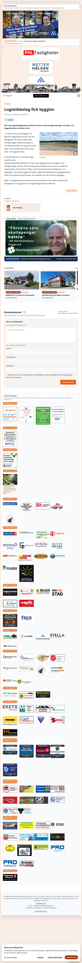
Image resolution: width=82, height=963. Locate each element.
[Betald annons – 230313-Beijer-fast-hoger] (43, 591)
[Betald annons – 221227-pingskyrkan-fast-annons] (43, 658)
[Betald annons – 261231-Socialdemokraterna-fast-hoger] (43, 750)
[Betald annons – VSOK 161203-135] (26, 800)
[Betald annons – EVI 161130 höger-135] (10, 732)
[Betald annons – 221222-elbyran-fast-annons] (10, 534)
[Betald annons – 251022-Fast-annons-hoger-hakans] (41, 556)
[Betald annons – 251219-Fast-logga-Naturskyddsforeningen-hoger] (41, 847)
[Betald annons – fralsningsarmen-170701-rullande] (57, 657)
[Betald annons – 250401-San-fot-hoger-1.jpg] (24, 557)
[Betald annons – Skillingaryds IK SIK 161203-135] (10, 800)
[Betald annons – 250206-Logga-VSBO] (10, 636)
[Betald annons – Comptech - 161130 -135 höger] (26, 719)
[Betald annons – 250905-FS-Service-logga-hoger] (57, 534)
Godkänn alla (71, 957)
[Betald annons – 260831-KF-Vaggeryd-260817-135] (10, 460)
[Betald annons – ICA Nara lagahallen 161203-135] (43, 505)
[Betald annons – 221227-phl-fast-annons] (41, 53)
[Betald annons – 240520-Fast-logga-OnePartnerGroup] (41, 82)
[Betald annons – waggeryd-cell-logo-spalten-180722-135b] (26, 708)
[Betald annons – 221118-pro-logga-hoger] (57, 848)
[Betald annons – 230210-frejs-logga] (26, 618)
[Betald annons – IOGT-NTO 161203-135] (41, 837)
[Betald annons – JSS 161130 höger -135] (43, 708)
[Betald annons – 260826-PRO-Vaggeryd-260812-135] (57, 415)
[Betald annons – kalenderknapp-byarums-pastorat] (57, 669)
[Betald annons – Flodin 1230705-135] (26, 636)
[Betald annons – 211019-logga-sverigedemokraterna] (10, 749)
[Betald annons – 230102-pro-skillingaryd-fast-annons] (10, 863)
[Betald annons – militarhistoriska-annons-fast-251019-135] (26, 825)
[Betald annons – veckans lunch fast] (10, 503)
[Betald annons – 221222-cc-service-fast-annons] (10, 694)
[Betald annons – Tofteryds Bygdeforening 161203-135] (43, 825)
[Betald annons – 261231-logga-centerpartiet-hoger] (57, 750)
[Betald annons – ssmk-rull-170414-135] (57, 789)
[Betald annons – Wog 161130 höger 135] (41, 719)
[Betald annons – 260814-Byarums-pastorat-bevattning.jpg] (10, 484)
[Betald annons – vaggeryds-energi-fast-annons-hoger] (10, 877)
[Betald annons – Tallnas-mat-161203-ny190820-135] (10, 519)
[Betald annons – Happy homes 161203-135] (10, 592)
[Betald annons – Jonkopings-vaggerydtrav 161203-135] (41, 800)
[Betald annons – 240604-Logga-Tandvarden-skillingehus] (26, 532)
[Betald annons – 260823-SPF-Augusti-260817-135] (10, 414)
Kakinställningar (41, 911)
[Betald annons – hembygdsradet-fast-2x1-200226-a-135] (26, 837)
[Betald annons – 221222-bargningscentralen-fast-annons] (26, 694)
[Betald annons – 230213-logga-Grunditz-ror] (10, 546)
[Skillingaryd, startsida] (41, 96)
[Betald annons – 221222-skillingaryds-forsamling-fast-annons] (10, 680)
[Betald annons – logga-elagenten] (26, 603)
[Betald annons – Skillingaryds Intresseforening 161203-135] (10, 837)
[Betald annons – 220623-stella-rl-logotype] (57, 636)
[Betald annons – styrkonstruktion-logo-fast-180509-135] (57, 708)
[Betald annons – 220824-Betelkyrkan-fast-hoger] (10, 657)
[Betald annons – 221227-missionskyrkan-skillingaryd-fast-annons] (26, 668)
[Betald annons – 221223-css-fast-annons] (41, 544)
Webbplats (10, 366)
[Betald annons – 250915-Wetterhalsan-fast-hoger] (41, 67)
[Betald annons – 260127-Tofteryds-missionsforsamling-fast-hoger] (26, 658)
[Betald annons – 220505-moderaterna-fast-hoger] (10, 768)
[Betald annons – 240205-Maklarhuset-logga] (10, 646)
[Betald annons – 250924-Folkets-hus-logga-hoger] (10, 620)
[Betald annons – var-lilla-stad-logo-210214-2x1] (57, 592)
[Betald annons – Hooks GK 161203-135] (26, 789)
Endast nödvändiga (55, 957)
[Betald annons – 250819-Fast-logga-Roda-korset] (26, 592)
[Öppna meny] (78, 95)
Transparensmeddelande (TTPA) (13, 43)
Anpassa (40, 957)
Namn (9, 348)
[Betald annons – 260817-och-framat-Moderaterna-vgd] (41, 24)
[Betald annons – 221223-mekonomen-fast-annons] (43, 694)
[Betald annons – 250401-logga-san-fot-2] (26, 573)
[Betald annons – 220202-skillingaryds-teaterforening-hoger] (24, 850)
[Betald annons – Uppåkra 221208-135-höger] (10, 708)
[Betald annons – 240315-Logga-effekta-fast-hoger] (57, 556)
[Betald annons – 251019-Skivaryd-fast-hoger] (57, 837)
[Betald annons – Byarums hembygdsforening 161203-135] (26, 863)
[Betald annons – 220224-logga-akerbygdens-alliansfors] (24, 682)
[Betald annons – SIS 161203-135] (24, 811)
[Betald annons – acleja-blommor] (10, 603)
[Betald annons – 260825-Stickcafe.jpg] (26, 414)
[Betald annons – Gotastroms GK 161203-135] (43, 789)
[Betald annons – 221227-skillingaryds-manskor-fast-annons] (57, 824)
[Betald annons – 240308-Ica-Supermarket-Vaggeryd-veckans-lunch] (57, 506)
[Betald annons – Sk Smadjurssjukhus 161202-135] (43, 534)
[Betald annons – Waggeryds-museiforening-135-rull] (10, 825)
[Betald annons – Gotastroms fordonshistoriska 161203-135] (10, 848)
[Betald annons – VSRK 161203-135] (10, 789)
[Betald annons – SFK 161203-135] (57, 800)
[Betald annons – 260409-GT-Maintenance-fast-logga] (26, 546)
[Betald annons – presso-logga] (10, 720)
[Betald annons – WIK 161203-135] (10, 811)
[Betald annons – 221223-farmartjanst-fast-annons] (10, 568)
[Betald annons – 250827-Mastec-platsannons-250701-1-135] (10, 438)
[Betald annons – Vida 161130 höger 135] (57, 719)
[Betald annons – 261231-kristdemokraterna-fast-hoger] (26, 750)
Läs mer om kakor (10, 957)
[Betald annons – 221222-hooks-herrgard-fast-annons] (26, 506)
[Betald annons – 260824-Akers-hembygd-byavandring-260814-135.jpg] (43, 416)
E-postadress (11, 357)
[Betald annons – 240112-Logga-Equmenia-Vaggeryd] (10, 668)
